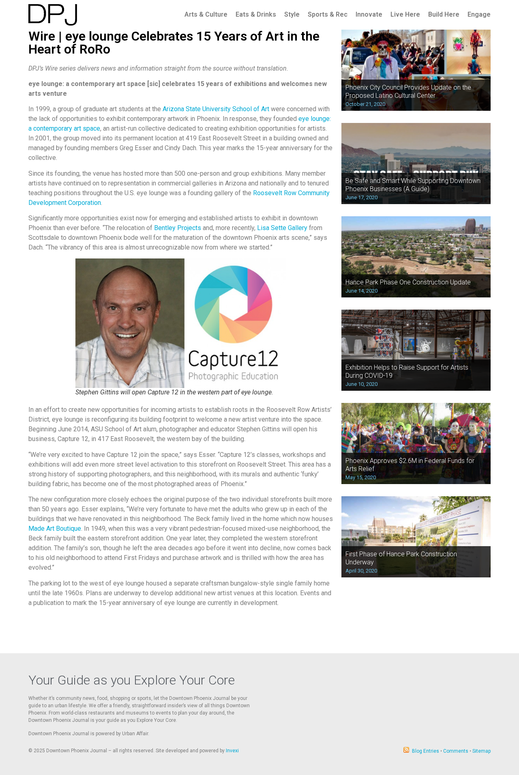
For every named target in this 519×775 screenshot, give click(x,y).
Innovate (369, 14)
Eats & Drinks (256, 14)
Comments (455, 751)
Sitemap (481, 751)
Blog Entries (425, 751)
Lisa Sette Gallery (282, 228)
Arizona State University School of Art (216, 109)
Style (292, 14)
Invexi (232, 750)
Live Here (405, 14)
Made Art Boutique (54, 528)
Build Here (443, 14)
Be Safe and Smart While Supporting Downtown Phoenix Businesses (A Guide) (412, 184)
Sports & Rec (327, 14)
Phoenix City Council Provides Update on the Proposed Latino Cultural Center (408, 91)
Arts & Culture (205, 14)
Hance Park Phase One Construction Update (408, 282)
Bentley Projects (177, 228)
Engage (479, 14)
